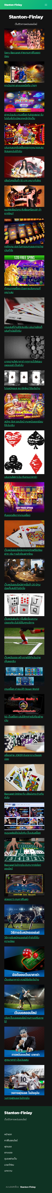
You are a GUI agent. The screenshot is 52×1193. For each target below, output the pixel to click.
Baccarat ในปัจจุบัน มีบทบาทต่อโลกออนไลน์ (22, 867)
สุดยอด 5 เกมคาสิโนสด (16, 899)
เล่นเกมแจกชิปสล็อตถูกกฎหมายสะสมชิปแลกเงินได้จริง (24, 149)
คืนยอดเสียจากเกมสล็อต (17, 515)
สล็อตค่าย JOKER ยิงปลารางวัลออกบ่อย (23, 757)
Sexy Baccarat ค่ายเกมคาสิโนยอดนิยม (22, 54)
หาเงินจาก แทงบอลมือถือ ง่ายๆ (20, 85)
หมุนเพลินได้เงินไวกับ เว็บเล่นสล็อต (22, 833)
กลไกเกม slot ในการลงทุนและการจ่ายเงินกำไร (23, 248)
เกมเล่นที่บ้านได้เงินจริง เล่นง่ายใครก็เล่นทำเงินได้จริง (23, 329)
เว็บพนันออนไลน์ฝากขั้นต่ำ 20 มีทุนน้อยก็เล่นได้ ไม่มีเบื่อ (22, 586)
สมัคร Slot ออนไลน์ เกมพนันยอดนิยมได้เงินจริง (23, 423)
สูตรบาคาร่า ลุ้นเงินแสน (16, 1060)
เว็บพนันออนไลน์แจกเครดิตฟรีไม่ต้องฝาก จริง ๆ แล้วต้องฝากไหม (23, 552)
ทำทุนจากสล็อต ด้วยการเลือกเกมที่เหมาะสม (22, 290)
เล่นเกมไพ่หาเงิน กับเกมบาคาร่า (20, 477)
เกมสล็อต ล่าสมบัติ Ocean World (21, 689)
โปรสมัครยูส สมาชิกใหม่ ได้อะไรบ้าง (22, 388)
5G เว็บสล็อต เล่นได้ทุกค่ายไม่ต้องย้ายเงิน (23, 718)
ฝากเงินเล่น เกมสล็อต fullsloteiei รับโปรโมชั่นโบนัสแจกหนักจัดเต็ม (23, 116)
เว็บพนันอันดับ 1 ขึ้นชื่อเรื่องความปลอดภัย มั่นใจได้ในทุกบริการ (21, 620)
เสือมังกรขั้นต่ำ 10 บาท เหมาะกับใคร (22, 180)
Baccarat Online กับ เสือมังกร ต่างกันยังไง (24, 795)
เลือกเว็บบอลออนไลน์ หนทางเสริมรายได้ (23, 1019)
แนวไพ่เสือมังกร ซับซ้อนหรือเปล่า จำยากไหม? (22, 211)
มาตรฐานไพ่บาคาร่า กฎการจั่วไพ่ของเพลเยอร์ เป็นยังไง (23, 363)
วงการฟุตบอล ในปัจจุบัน (16, 1098)
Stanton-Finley (13, 5)
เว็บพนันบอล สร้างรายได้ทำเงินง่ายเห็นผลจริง (22, 659)
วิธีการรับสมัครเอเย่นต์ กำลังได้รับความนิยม (21, 939)
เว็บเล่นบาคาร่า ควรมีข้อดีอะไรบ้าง (21, 979)
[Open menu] (46, 5)
